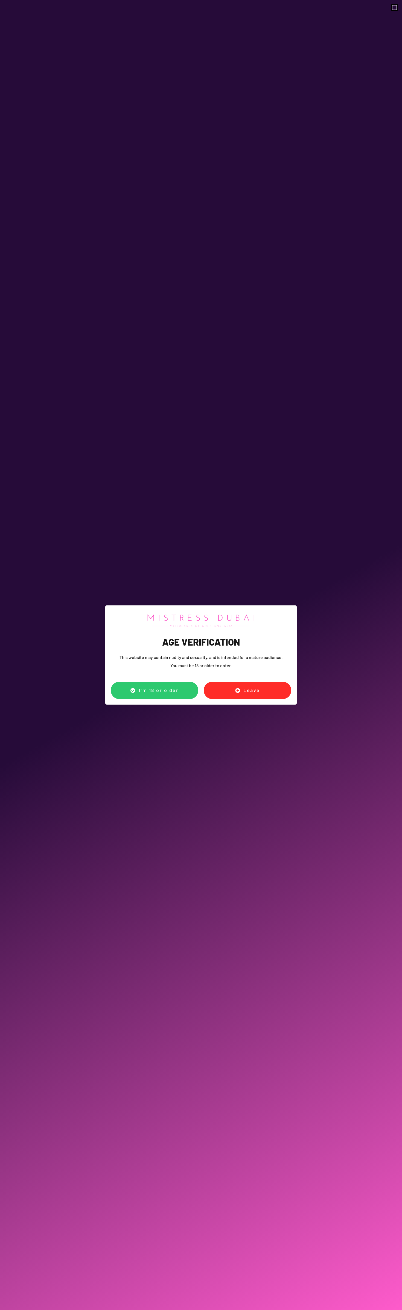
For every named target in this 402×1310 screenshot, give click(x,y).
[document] (201, 655)
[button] (394, 7)
